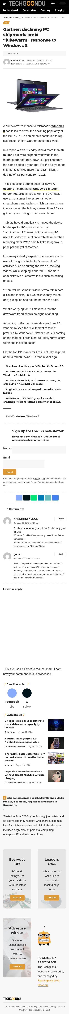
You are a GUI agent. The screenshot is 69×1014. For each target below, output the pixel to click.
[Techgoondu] (26, 3)
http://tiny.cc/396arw (35, 546)
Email (6, 457)
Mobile (21, 746)
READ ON (17, 898)
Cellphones (10, 746)
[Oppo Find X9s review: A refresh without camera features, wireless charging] (56, 776)
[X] (27, 698)
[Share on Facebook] (18, 498)
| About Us (37, 1010)
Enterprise (10, 732)
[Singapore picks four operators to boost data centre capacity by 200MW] (56, 725)
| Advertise (28, 1010)
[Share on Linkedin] (40, 498)
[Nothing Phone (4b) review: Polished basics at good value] (56, 743)
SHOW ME (17, 967)
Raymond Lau (17, 60)
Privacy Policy (29, 482)
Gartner (21, 416)
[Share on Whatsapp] (33, 498)
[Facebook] (12, 698)
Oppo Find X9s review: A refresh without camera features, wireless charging (24, 775)
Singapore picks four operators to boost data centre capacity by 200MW (24, 724)
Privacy (53, 1007)
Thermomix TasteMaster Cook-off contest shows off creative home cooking (25, 757)
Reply (61, 519)
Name (7, 448)
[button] (6, 3)
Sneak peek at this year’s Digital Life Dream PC (35, 366)
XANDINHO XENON (26, 518)
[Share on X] (26, 498)
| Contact (46, 1010)
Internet (9, 765)
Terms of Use (39, 479)
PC (6, 23)
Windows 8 (33, 416)
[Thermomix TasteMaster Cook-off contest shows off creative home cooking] (56, 758)
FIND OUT (51, 898)
